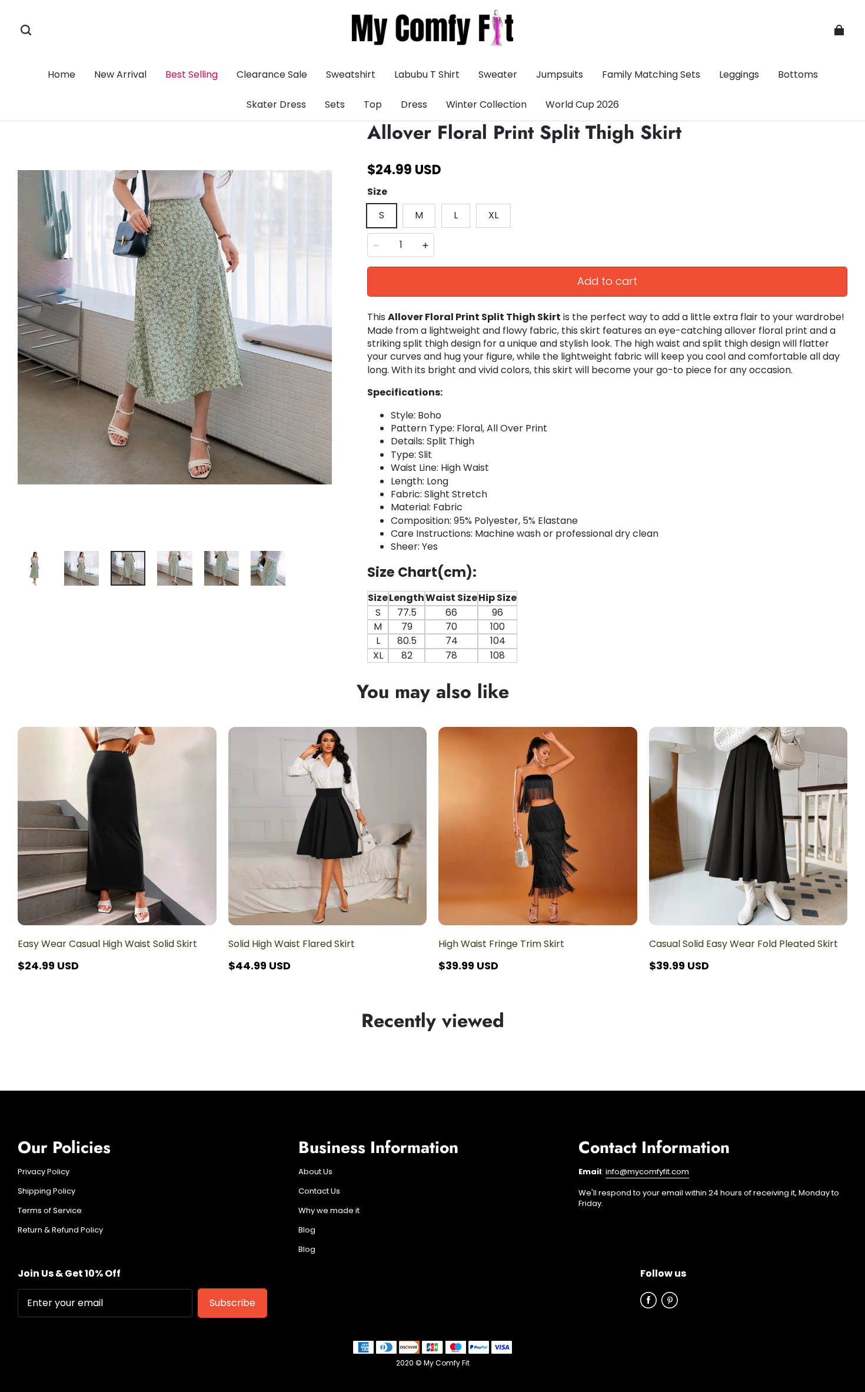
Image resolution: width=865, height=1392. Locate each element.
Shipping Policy (46, 1191)
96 (497, 612)
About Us (315, 1172)
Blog (306, 1230)
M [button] (419, 215)
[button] (26, 30)
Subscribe (232, 1303)
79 (406, 626)
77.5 (407, 612)
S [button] (381, 215)
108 (497, 655)
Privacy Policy (43, 1172)
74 (451, 640)
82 (406, 655)
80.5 (407, 640)
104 (497, 640)
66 (451, 612)
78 (451, 655)
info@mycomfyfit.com (647, 1171)
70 (451, 626)
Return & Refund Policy (60, 1230)
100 (497, 626)
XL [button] (493, 215)
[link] (798, 75)
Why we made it (329, 1210)
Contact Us (319, 1191)
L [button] (456, 215)
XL (378, 655)
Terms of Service (50, 1210)
